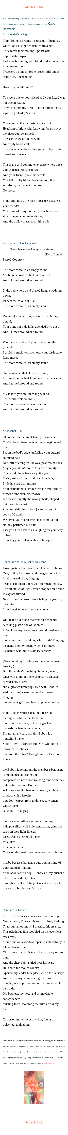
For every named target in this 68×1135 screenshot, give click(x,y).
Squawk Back (34, 6)
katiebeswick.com (49, 1063)
